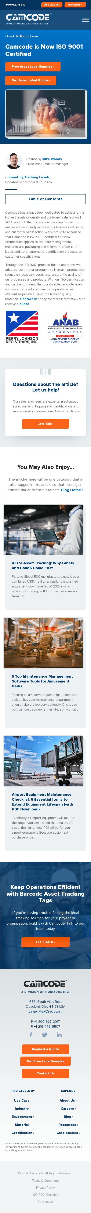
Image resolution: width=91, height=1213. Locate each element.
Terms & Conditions (45, 1181)
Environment (22, 1117)
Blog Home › (72, 490)
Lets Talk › (45, 424)
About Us (67, 1100)
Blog (67, 1117)
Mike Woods (52, 159)
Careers (67, 1109)
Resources (67, 1125)
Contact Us (45, 1073)
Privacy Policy (45, 1188)
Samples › (75, 4)
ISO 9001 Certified (46, 1195)
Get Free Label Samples (45, 1061)
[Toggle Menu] (85, 20)
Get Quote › (52, 4)
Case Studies (67, 1133)
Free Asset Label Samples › (33, 66)
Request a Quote (45, 1049)
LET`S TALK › (45, 942)
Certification (21, 1133)
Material (22, 1125)
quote (24, 304)
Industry (22, 1109)
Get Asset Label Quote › (31, 80)
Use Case (22, 1100)
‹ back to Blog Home (21, 36)
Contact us (28, 299)
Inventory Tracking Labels (29, 177)
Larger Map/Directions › (46, 1011)
